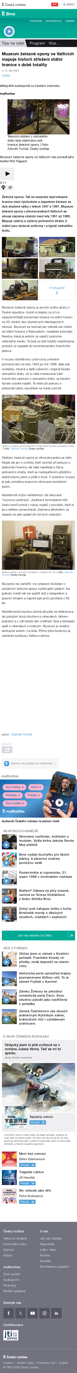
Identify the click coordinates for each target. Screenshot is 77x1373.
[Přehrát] (7, 174)
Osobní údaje (25, 1362)
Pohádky (11, 795)
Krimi (34, 787)
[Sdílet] (10, 187)
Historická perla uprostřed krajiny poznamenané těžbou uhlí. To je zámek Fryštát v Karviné (45, 977)
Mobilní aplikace (14, 1291)
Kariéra (45, 1255)
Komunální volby (14, 1244)
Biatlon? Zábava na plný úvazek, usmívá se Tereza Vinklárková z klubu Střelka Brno (44, 895)
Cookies (8, 1362)
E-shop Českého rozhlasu (26, 1036)
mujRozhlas (10, 776)
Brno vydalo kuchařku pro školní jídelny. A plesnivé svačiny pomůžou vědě (44, 859)
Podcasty (9, 1285)
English (63, 1362)
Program (36, 21)
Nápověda (47, 1244)
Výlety (6, 75)
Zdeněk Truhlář (17, 149)
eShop (7, 1255)
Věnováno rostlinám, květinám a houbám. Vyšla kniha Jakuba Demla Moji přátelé (46, 841)
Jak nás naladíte (51, 1238)
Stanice (8, 1250)
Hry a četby (13, 787)
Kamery (70, 21)
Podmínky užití (46, 1362)
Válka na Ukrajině (15, 1238)
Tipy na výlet (13, 43)
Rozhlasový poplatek (54, 1266)
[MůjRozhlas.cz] (7, 94)
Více (54, 43)
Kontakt (45, 1261)
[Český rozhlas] (14, 4)
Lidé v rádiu (48, 1250)
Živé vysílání (13, 803)
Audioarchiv (54, 21)
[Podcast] (3, 187)
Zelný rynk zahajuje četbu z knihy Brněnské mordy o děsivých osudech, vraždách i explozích (45, 913)
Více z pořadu (15, 948)
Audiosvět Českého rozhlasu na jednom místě (30, 821)
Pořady (32, 795)
